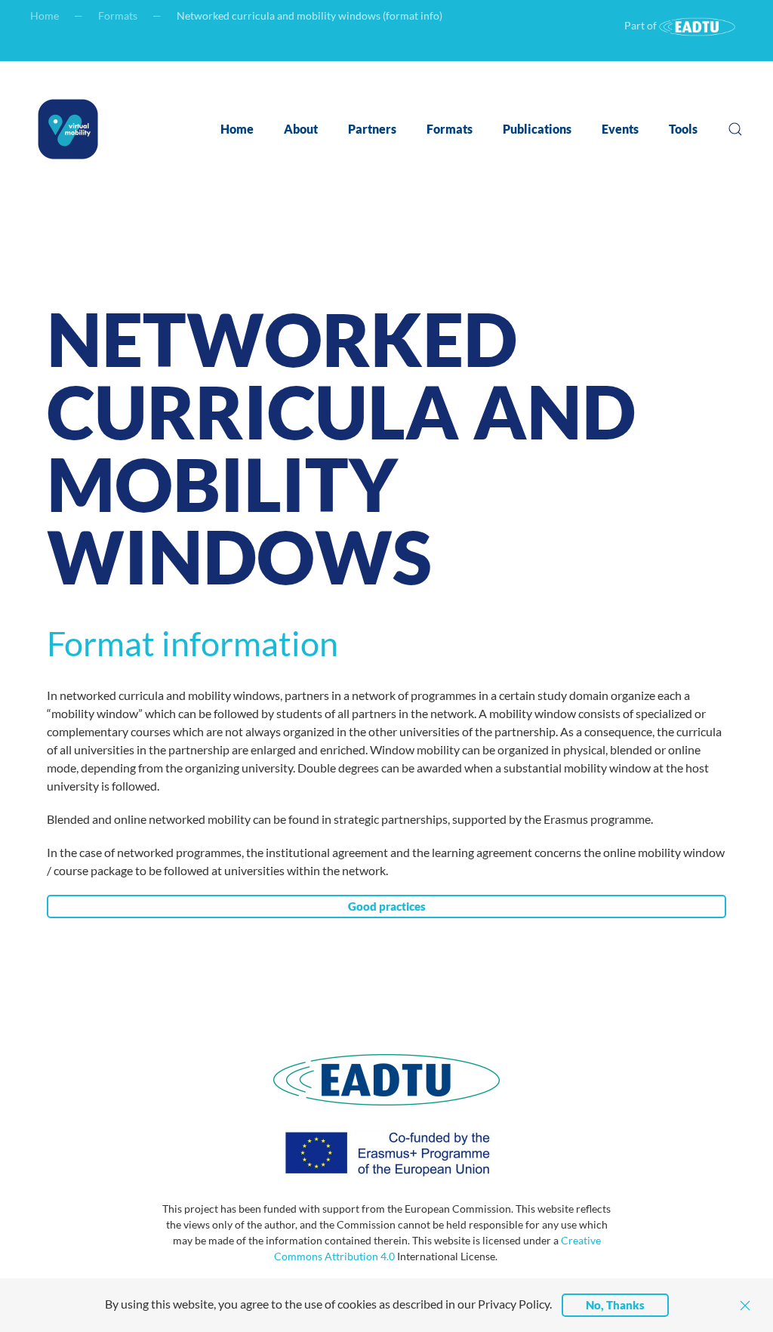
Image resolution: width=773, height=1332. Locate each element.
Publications (537, 129)
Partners (372, 129)
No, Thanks (615, 1305)
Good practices (387, 906)
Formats (117, 15)
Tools (683, 129)
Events (620, 129)
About (301, 129)
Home (44, 15)
